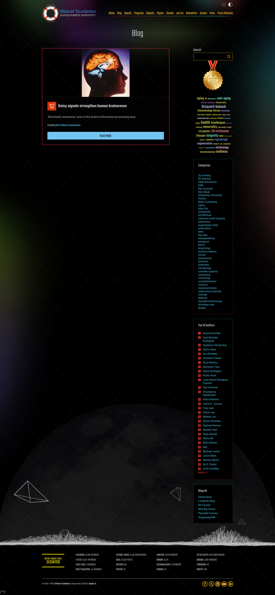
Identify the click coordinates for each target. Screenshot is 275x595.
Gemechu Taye (211, 366)
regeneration (204, 143)
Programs (139, 13)
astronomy (204, 221)
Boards (127, 13)
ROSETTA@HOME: (83, 569)
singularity (226, 144)
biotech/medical (207, 251)
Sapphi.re (92, 584)
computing (204, 274)
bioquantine (221, 102)
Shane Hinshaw (212, 421)
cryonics (203, 284)
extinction (213, 119)
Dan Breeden (210, 353)
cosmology (204, 278)
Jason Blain (209, 455)
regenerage (221, 139)
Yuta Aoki (208, 408)
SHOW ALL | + (203, 473)
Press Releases (225, 13)
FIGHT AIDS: (81, 565)
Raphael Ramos (212, 425)
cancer (208, 115)
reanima (210, 139)
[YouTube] (224, 584)
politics (202, 140)
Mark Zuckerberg (207, 201)
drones (202, 307)
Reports (150, 13)
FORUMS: (160, 569)
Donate (170, 13)
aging (200, 98)
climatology (204, 268)
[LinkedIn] (217, 584)
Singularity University (210, 195)
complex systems (208, 271)
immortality (210, 127)
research (216, 144)
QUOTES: (200, 569)
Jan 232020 (52, 106)
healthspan (218, 123)
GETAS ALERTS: (203, 555)
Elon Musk (204, 192)
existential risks (203, 118)
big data (202, 235)
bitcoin (216, 110)
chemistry (203, 264)
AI (206, 98)
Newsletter (191, 13)
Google (198, 123)
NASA (221, 136)
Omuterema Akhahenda (209, 393)
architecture (204, 215)
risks (221, 144)
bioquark (208, 106)
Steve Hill (208, 438)
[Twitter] (211, 584)
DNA (200, 185)
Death (228, 115)
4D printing (204, 178)
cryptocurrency (217, 115)
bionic (201, 244)
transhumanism (207, 152)
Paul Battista (210, 362)
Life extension (220, 131)
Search (229, 56)
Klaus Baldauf (211, 399)
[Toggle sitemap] (224, 5)
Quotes (203, 13)
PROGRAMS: (201, 565)
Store (212, 13)
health (205, 122)
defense (202, 297)
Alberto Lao (209, 416)
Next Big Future (206, 509)
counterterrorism (207, 281)
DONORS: (160, 560)
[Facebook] (205, 584)
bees (200, 231)
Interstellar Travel (224, 127)
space (201, 147)
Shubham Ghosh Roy (215, 345)
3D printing (204, 175)
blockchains (205, 258)
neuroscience (74, 125)
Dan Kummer (210, 387)
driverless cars (206, 304)
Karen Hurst (209, 375)
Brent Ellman (61, 125)
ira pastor (204, 131)
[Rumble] (230, 584)
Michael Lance (211, 451)
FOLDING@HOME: (163, 565)
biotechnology (205, 110)
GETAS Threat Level (53, 561)
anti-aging (224, 98)
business (203, 261)
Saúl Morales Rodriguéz (210, 339)
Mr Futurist (204, 505)
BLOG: (118, 560)
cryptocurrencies (207, 288)
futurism (227, 119)
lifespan (201, 136)
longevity (212, 136)
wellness (222, 152)
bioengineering (206, 238)
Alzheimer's (212, 99)
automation (204, 228)
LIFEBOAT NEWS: (123, 555)
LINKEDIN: (160, 555)
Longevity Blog (206, 500)
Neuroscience (228, 136)
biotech (220, 107)
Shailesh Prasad (212, 358)
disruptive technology (210, 301)
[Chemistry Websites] (213, 76)
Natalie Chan (210, 429)
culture (224, 115)
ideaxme (199, 127)
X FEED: (79, 560)
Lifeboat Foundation (62, 584)
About (112, 13)
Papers (160, 13)
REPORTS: (120, 565)
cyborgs (202, 294)
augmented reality (208, 225)
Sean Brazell (210, 434)
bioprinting (204, 248)
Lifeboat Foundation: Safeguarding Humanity (69, 13)
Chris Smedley (211, 468)
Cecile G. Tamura (212, 403)
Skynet (202, 198)
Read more (106, 136)
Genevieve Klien (212, 333)
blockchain (225, 111)
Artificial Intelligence (208, 103)
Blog (119, 13)
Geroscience (205, 496)
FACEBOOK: (80, 555)
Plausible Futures (208, 513)
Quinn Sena (209, 349)
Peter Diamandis (207, 181)
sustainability (210, 148)
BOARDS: (200, 560)
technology (222, 148)
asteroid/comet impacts (211, 218)
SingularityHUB (206, 517)
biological (203, 241)
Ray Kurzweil (205, 188)
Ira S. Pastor (210, 464)
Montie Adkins (211, 460)
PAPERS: (119, 569)
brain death (201, 115)
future (221, 118)
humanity (229, 123)
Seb (205, 447)
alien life (203, 208)
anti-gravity (204, 211)
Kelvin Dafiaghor (212, 371)
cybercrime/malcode (209, 291)
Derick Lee (209, 412)
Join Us (179, 13)
